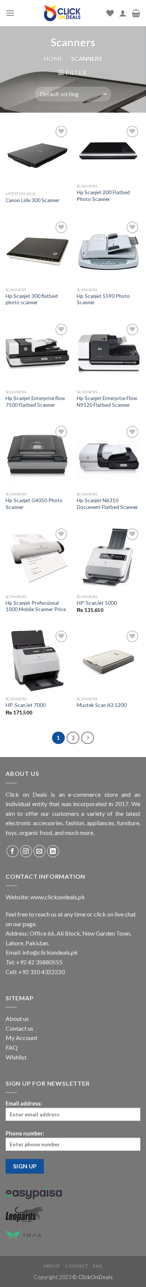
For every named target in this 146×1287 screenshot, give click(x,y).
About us (17, 1018)
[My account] (123, 13)
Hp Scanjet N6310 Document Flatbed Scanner (107, 503)
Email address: (24, 1103)
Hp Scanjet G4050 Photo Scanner (34, 503)
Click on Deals (26, 794)
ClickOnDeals (95, 1277)
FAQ (12, 1047)
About (51, 1266)
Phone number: (25, 1133)
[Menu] (10, 13)
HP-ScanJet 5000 (97, 603)
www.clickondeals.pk (57, 896)
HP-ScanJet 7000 (26, 705)
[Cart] (136, 13)
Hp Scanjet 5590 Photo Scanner (103, 299)
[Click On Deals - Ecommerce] (62, 13)
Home (53, 58)
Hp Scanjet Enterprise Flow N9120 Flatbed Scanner (107, 401)
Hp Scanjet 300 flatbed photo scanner (32, 299)
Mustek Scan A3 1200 (102, 705)
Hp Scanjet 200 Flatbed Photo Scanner (103, 195)
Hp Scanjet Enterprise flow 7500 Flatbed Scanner (35, 401)
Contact (76, 1266)
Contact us (19, 1028)
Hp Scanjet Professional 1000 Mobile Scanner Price (36, 606)
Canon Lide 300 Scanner (33, 200)
